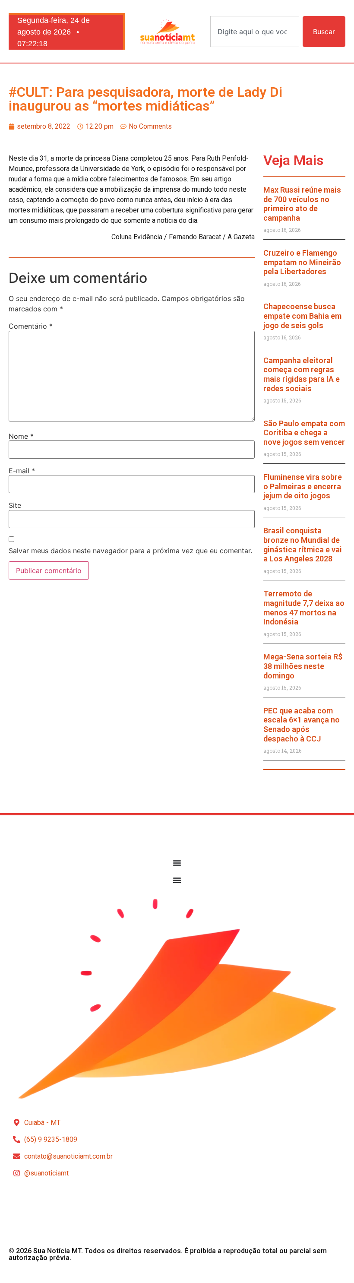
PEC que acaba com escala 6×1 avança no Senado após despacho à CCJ (301, 724)
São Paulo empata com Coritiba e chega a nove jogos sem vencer (304, 433)
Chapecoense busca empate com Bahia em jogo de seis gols (302, 315)
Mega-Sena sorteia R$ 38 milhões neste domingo (302, 666)
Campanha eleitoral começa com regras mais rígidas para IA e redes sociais (301, 374)
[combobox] (254, 31)
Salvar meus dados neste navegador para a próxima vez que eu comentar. (130, 550)
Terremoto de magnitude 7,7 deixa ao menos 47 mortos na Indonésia (304, 607)
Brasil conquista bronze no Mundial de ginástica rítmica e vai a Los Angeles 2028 (302, 544)
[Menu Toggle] (177, 863)
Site (15, 505)
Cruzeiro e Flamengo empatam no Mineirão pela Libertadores (302, 262)
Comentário (31, 326)
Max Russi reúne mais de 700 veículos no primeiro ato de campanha (302, 203)
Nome (21, 436)
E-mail (22, 470)
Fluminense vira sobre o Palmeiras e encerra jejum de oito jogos (302, 486)
